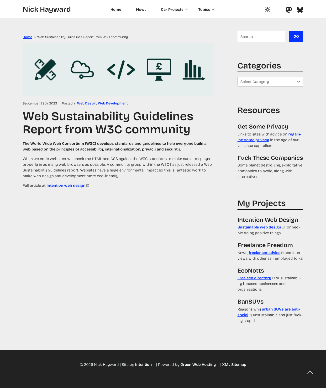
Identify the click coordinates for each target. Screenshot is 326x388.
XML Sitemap (234, 364)
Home (115, 9)
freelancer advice (264, 252)
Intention (143, 364)
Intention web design (66, 185)
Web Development (113, 103)
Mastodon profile (289, 10)
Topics (204, 9)
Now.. (141, 9)
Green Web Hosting (198, 364)
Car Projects (172, 9)
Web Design (86, 103)
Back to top (309, 372)
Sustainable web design (259, 227)
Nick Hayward (47, 9)
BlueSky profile (300, 10)
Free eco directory (254, 278)
